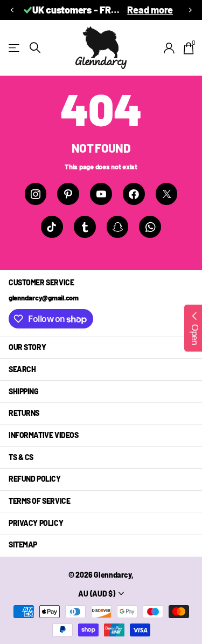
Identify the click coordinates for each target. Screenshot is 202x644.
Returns (24, 412)
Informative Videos (43, 435)
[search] (35, 48)
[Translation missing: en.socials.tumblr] (85, 227)
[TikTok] (52, 227)
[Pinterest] (68, 194)
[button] (12, 10)
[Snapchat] (118, 227)
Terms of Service (39, 500)
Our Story (27, 347)
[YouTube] (101, 194)
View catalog (15, 48)
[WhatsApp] (150, 227)
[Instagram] (36, 194)
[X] (167, 194)
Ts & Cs (21, 457)
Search (22, 369)
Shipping (24, 391)
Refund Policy (35, 478)
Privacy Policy (36, 522)
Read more (150, 10)
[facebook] (134, 194)
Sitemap (23, 544)
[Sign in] (169, 48)
